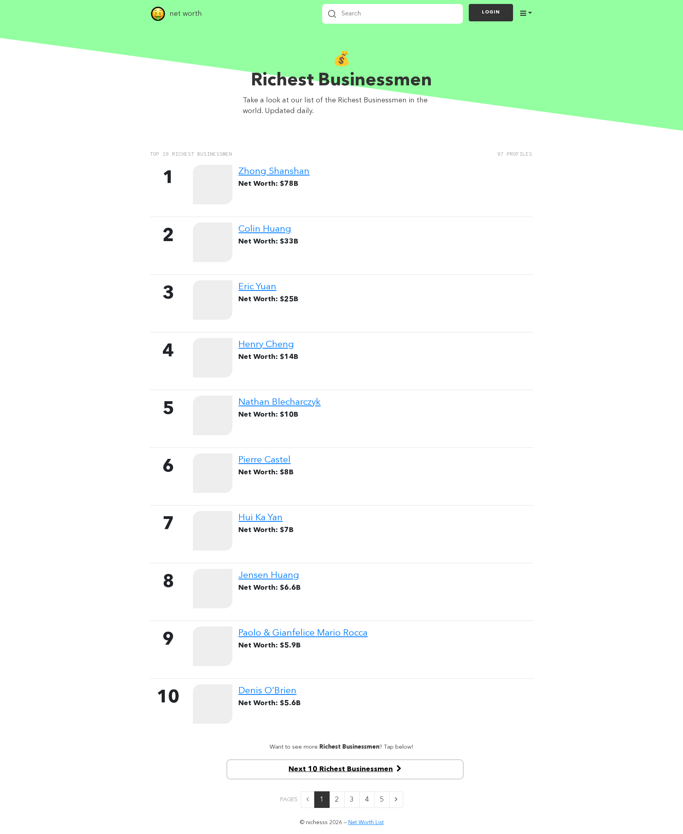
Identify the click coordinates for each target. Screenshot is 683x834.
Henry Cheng (266, 344)
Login (491, 12)
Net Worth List (366, 822)
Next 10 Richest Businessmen (341, 769)
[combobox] (392, 14)
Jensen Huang (268, 575)
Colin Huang (264, 229)
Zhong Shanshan (273, 171)
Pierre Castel (264, 460)
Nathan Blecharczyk (279, 402)
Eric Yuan (257, 287)
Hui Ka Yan (260, 518)
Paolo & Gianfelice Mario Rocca (303, 633)
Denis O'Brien (267, 691)
